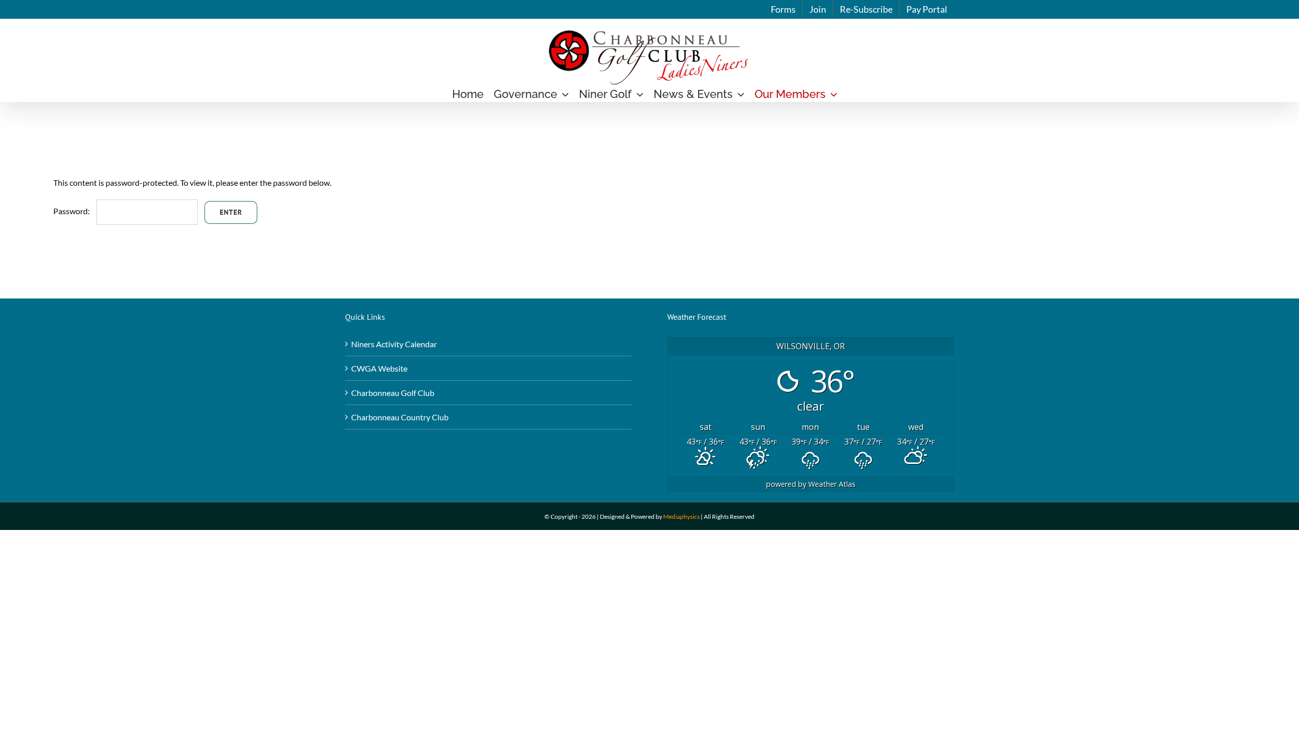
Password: (72, 211)
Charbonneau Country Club (400, 417)
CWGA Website (379, 368)
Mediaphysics (681, 516)
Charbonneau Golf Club (392, 392)
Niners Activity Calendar (394, 344)
